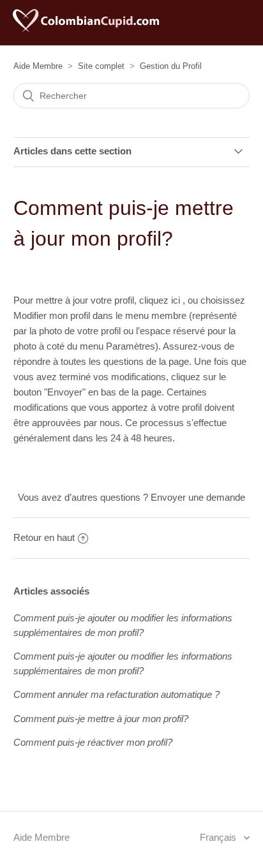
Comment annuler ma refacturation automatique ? (116, 694)
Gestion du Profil (171, 66)
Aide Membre (38, 66)
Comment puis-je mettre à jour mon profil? (100, 718)
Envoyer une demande (198, 497)
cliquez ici (161, 300)
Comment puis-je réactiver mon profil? (92, 742)
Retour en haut (44, 537)
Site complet (101, 66)
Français (219, 837)
